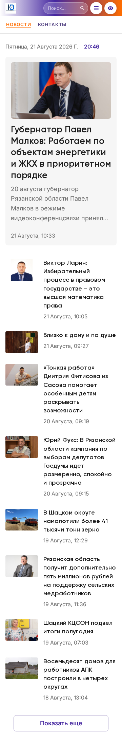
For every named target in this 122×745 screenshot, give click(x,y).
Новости (18, 24)
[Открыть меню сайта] (96, 8)
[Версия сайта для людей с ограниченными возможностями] (110, 8)
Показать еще (61, 723)
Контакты (52, 24)
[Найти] (82, 8)
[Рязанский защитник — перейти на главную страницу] (23, 8)
